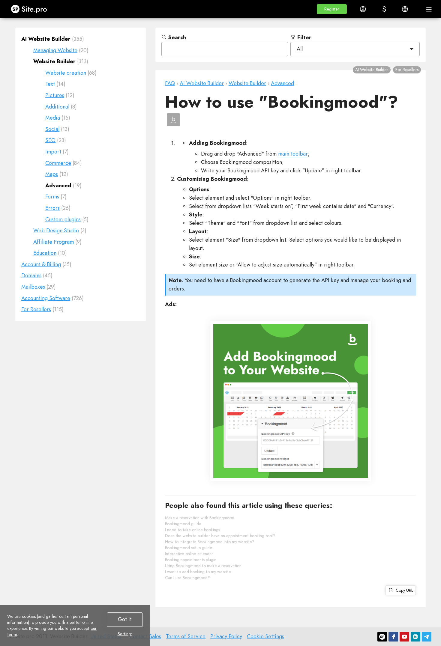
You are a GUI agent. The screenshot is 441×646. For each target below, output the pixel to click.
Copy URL (403, 590)
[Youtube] (404, 637)
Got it (125, 619)
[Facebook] (393, 637)
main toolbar (293, 154)
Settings (125, 634)
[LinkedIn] (415, 637)
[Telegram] (426, 637)
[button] (332, 9)
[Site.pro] (382, 637)
